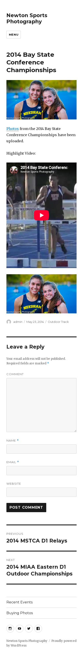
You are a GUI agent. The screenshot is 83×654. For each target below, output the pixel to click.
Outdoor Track (58, 321)
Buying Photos (19, 613)
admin (17, 321)
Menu (13, 34)
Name (12, 440)
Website (13, 483)
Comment (15, 374)
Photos (12, 128)
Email (12, 462)
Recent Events (19, 602)
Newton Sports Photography (26, 18)
